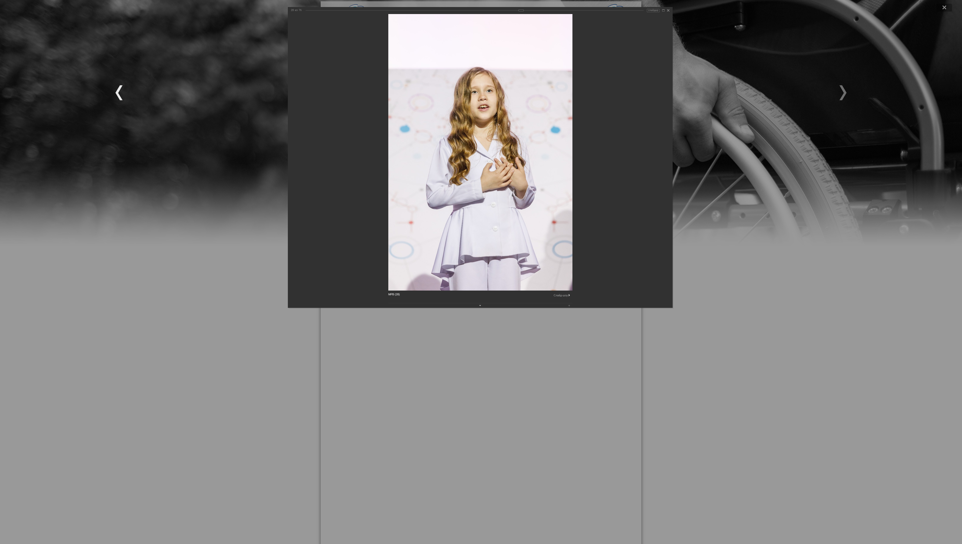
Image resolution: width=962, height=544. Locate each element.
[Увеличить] (663, 10)
